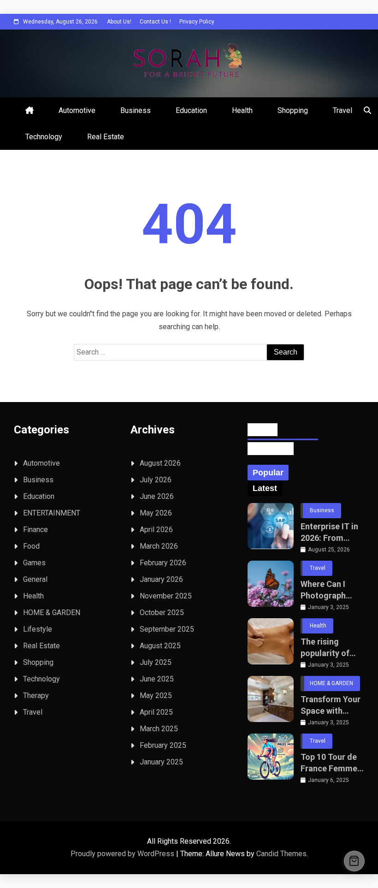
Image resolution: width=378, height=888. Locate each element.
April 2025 (156, 712)
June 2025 (157, 679)
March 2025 (159, 728)
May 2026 (156, 513)
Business (135, 110)
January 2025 (161, 762)
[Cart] (354, 861)
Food (31, 546)
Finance (35, 529)
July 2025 (155, 662)
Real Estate (105, 136)
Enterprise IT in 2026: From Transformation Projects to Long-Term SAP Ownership (331, 532)
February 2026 (163, 562)
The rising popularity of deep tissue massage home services (330, 648)
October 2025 (162, 612)
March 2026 (159, 546)
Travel (342, 110)
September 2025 (167, 629)
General (35, 579)
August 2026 (160, 463)
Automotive (77, 110)
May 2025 (156, 695)
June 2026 (157, 496)
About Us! (119, 21)
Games (34, 562)
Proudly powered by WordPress (123, 853)
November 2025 (166, 596)
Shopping (293, 110)
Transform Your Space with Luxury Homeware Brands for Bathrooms (330, 705)
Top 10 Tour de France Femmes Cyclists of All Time (331, 763)
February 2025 (163, 745)
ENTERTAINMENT (51, 513)
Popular (268, 472)
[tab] (268, 472)
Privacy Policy (196, 21)
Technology (43, 136)
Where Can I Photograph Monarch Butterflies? (323, 590)
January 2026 (161, 579)
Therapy (36, 695)
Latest (265, 488)
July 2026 (155, 479)
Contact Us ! (155, 21)
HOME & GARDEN (51, 612)
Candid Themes (281, 853)
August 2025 (160, 645)
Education (191, 110)
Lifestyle (37, 629)
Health (242, 110)
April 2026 (156, 529)
